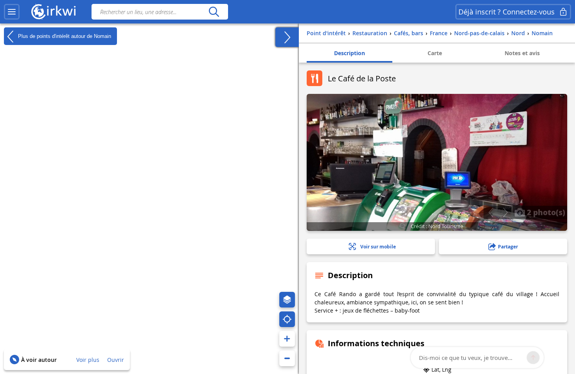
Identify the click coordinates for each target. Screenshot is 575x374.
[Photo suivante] (505, 212)
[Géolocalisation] (287, 319)
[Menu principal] (12, 12)
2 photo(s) (545, 212)
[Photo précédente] (490, 212)
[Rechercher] (213, 11)
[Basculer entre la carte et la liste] (287, 37)
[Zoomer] (287, 339)
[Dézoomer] (287, 358)
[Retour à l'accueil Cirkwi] (53, 12)
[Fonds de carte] (287, 299)
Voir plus (87, 359)
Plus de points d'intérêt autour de (63, 36)
